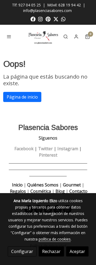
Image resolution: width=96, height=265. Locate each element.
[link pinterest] (48, 18)
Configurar (22, 251)
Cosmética (40, 191)
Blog (60, 191)
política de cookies (55, 239)
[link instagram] (40, 18)
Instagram (67, 149)
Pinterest (48, 155)
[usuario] (76, 36)
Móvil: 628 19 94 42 (64, 4)
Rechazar (51, 251)
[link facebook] (32, 18)
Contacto (78, 191)
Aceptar (77, 251)
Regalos (17, 191)
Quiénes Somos (42, 185)
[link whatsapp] (63, 18)
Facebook (24, 149)
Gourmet (72, 185)
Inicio (17, 185)
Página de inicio (22, 97)
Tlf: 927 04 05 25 (26, 4)
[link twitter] (55, 18)
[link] (44, 36)
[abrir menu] (9, 36)
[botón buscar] (65, 36)
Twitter (45, 149)
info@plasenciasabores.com (48, 10)
